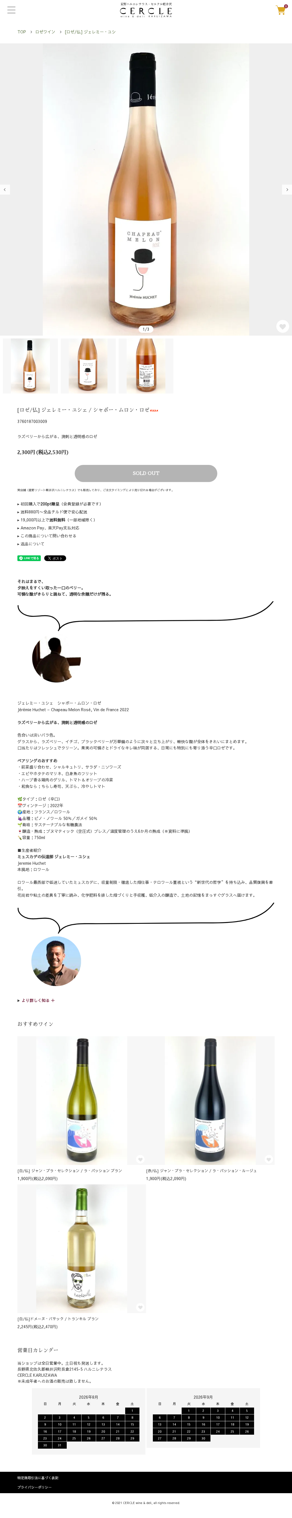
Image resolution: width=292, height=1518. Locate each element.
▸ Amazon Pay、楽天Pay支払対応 (48, 528)
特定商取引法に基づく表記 (37, 1477)
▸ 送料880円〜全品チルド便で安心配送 (52, 512)
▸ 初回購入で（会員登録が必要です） (60, 504)
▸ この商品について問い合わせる (46, 536)
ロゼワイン (45, 32)
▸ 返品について (30, 544)
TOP (21, 32)
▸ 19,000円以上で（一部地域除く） (57, 520)
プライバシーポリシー (34, 1487)
